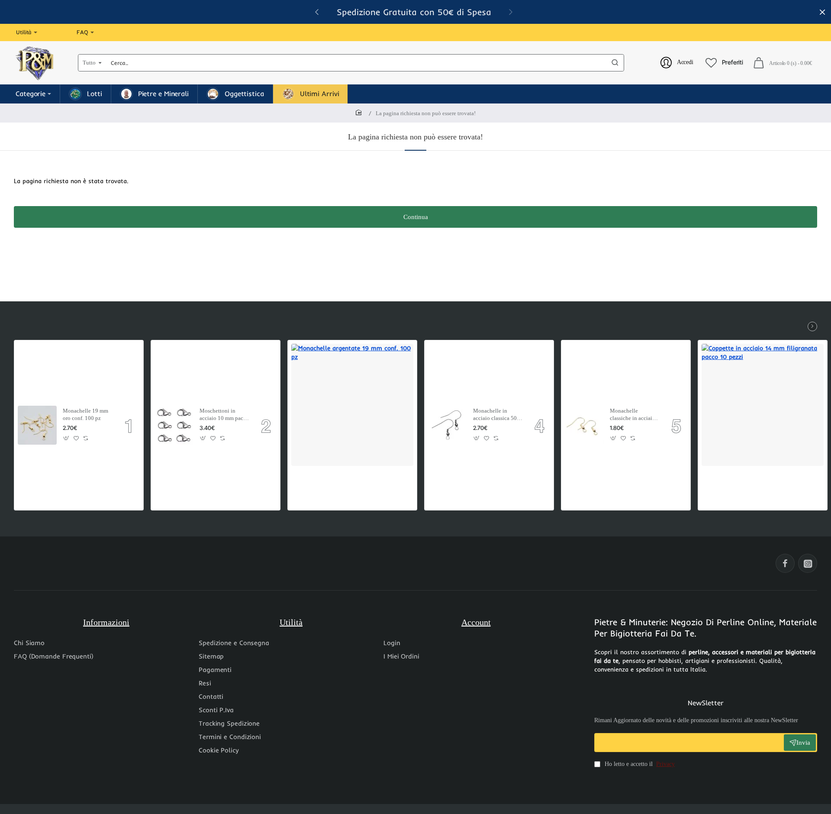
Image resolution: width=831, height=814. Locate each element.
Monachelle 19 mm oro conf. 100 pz (85, 414)
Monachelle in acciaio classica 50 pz (495, 415)
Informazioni (106, 622)
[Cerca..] (615, 63)
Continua (415, 216)
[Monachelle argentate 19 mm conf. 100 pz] (352, 405)
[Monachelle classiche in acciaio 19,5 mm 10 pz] (584, 425)
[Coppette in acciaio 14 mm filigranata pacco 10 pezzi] (763, 405)
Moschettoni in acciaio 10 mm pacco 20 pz (224, 415)
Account (476, 622)
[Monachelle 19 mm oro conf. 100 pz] (37, 425)
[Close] (822, 12)
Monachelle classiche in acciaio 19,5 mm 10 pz (632, 415)
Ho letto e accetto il (639, 764)
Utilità (291, 622)
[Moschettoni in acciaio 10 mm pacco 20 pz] (174, 425)
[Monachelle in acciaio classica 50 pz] (447, 425)
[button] (510, 11)
